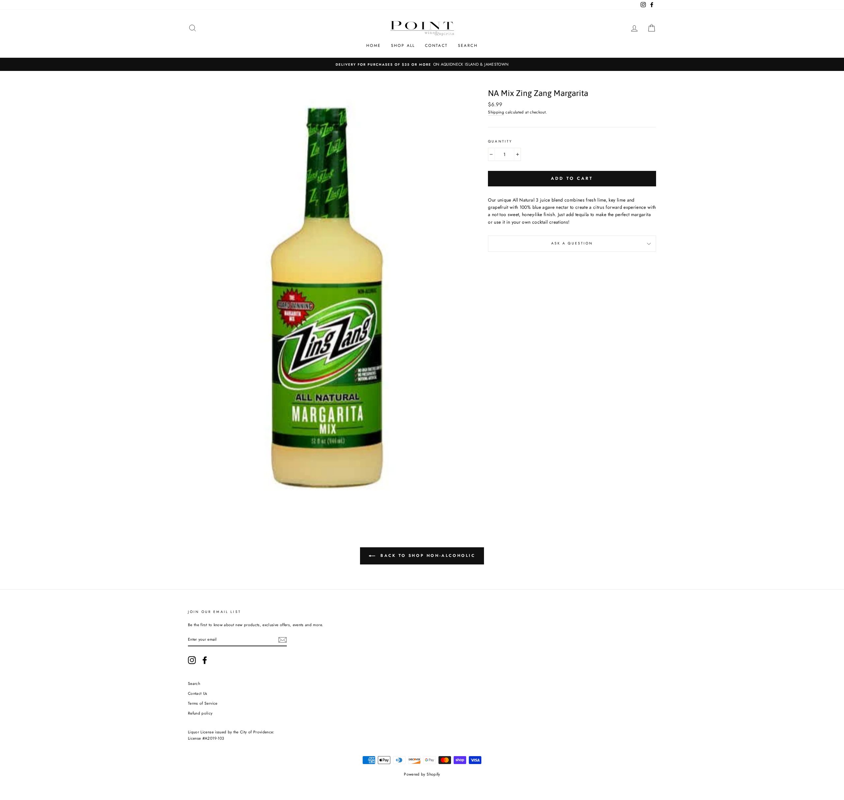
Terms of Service (203, 703)
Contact (436, 45)
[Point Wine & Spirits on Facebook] (205, 660)
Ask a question (572, 243)
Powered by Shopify (422, 774)
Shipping (496, 112)
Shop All (403, 45)
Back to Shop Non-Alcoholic (426, 556)
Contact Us (197, 693)
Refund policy (200, 713)
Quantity (500, 141)
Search (468, 45)
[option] (422, 64)
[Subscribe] (282, 639)
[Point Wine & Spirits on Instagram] (192, 660)
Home (373, 45)
